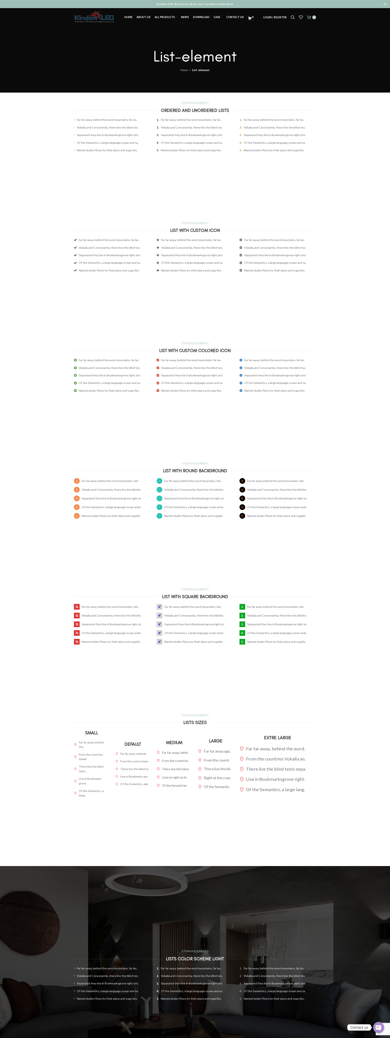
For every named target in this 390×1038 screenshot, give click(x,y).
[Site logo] (94, 17)
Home (184, 70)
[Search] (293, 17)
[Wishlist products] (301, 17)
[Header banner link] (189, 4)
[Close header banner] (385, 4)
